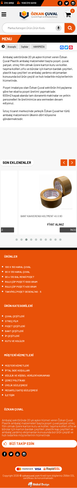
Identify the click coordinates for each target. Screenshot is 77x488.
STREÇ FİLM (11, 321)
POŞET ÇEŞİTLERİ (15, 326)
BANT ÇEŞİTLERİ (14, 331)
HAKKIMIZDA (38, 46)
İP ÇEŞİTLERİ (12, 336)
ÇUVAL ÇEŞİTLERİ (14, 316)
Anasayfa (11, 46)
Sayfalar (24, 46)
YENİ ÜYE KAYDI (28, 3)
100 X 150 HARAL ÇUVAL (18, 267)
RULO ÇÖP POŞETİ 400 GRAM (20, 287)
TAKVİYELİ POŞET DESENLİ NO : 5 (23, 292)
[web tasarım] (38, 486)
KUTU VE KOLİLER (14, 341)
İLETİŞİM (9, 395)
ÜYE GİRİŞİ (9, 3)
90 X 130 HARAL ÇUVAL (17, 272)
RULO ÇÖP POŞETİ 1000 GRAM (21, 282)
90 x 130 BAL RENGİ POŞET (19, 277)
